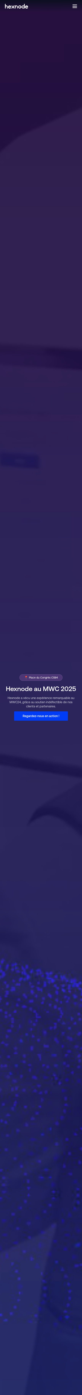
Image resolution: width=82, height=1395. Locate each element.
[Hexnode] (16, 6)
